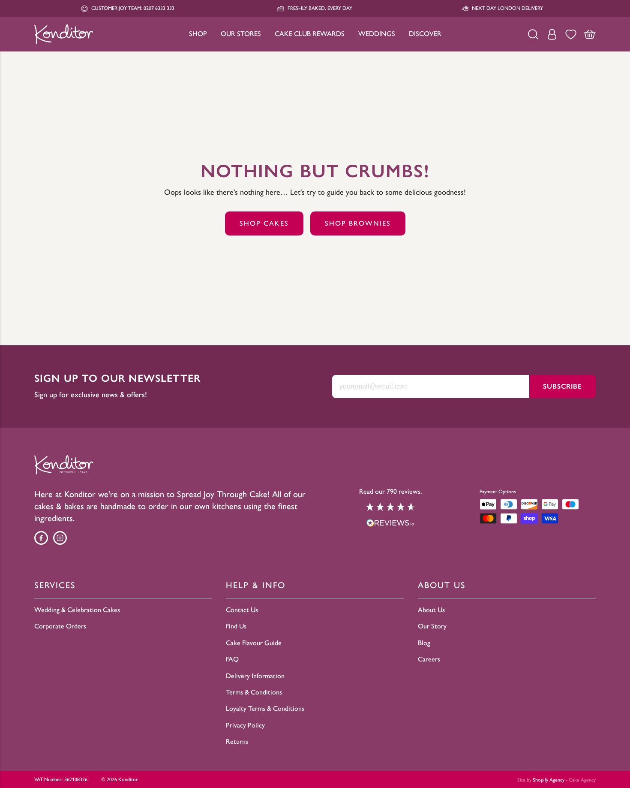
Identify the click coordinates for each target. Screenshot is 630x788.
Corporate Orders (60, 626)
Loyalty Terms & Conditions (265, 708)
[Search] (533, 34)
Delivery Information (255, 676)
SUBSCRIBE (562, 386)
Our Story (432, 626)
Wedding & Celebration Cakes (77, 610)
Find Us (236, 626)
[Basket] (590, 34)
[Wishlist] (571, 34)
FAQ (232, 659)
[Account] (552, 34)
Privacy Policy (245, 725)
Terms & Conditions (254, 692)
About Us (431, 610)
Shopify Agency (548, 780)
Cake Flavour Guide (254, 643)
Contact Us (242, 610)
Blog (424, 643)
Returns (237, 741)
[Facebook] (41, 538)
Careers (429, 659)
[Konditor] (63, 34)
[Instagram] (60, 538)
